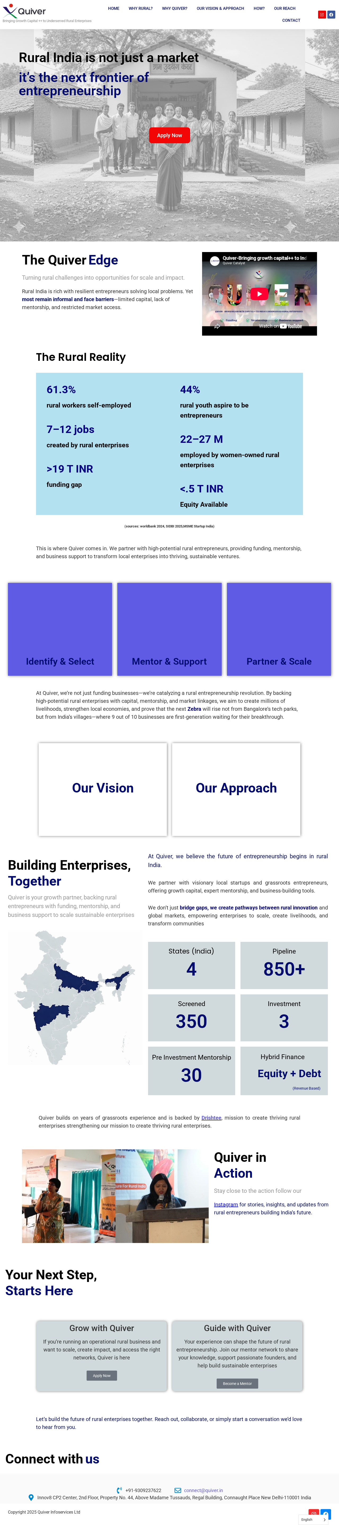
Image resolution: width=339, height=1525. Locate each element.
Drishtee (211, 1118)
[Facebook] (331, 15)
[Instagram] (322, 15)
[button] (28, 1196)
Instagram (226, 1204)
